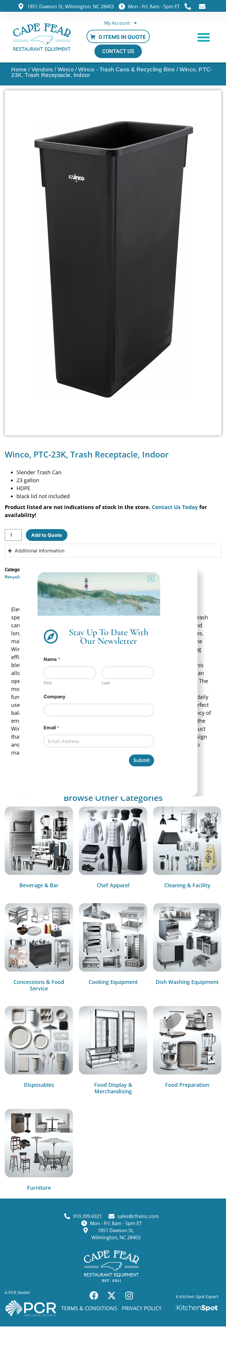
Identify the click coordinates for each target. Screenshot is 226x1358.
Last (106, 683)
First (46, 683)
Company (53, 697)
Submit (142, 762)
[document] (113, 679)
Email (50, 729)
